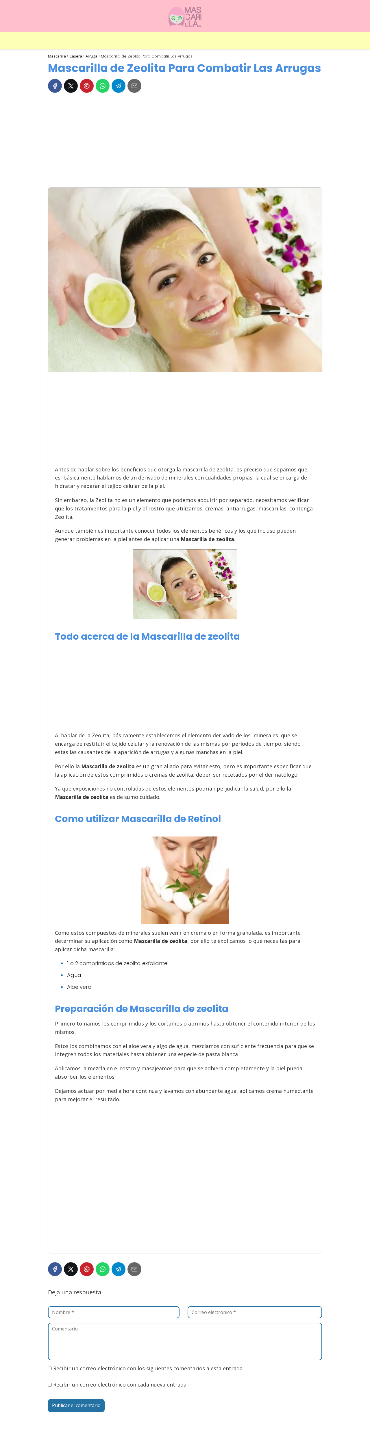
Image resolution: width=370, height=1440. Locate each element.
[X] (71, 86)
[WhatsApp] (103, 86)
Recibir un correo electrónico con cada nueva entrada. (120, 1384)
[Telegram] (118, 86)
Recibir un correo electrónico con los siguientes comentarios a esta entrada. (148, 1368)
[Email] (134, 86)
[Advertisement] (185, 142)
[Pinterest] (87, 86)
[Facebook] (55, 86)
